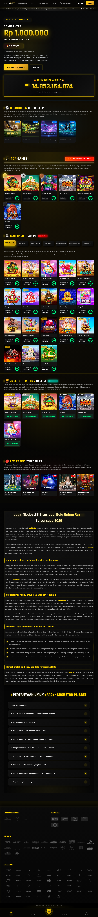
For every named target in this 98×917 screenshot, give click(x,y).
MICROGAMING (74, 243)
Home (11, 914)
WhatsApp (33, 914)
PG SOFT (22, 243)
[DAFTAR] (49, 911)
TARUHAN (12, 128)
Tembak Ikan (66, 3)
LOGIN (36, 67)
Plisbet (72, 672)
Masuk (80, 3)
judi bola (32, 528)
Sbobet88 (16, 579)
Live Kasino (44, 3)
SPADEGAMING (61, 243)
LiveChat (64, 914)
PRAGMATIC (10, 243)
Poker (55, 3)
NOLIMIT (48, 243)
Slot (33, 3)
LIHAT (12, 401)
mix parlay (62, 600)
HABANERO (35, 243)
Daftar (90, 3)
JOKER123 (87, 243)
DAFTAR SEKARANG (16, 67)
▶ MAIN (12, 182)
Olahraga (23, 3)
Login (86, 914)
